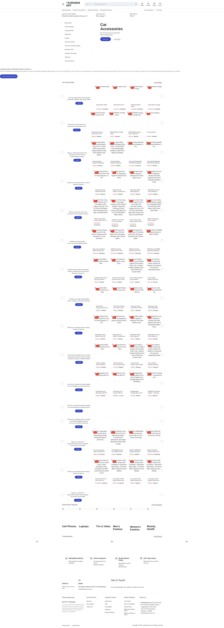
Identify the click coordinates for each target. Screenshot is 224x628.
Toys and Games (69, 61)
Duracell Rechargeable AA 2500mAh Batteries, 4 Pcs (135, 163)
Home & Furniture (70, 42)
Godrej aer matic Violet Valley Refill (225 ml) (153, 307)
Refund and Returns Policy (129, 613)
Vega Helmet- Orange (154, 104)
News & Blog (90, 604)
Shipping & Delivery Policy (129, 610)
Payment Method (109, 612)
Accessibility (108, 606)
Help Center (108, 601)
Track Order (159, 10)
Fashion (67, 38)
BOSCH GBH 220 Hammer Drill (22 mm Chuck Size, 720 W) (153, 451)
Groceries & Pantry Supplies (72, 45)
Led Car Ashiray (151, 132)
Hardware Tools (69, 49)
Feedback (107, 609)
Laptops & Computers (71, 53)
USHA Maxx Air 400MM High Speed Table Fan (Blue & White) (153, 250)
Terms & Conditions (129, 604)
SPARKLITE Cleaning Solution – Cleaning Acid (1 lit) (154, 393)
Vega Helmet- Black (101, 104)
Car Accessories (69, 26)
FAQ (106, 604)
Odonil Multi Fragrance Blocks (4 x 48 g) (102, 307)
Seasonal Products (93, 10)
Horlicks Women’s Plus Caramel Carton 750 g (119, 364)
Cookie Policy (76, 625)
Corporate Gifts (69, 30)
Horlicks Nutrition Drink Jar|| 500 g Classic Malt (100, 279)
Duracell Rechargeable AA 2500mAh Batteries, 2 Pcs (153, 163)
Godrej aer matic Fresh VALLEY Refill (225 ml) (136, 307)
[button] (2, 543)
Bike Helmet (68, 23)
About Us (89, 601)
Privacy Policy (128, 606)
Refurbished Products (106, 10)
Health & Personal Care (79, 10)
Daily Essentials (66, 10)
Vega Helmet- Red (119, 104)
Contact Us (90, 606)
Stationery (67, 57)
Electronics (68, 34)
